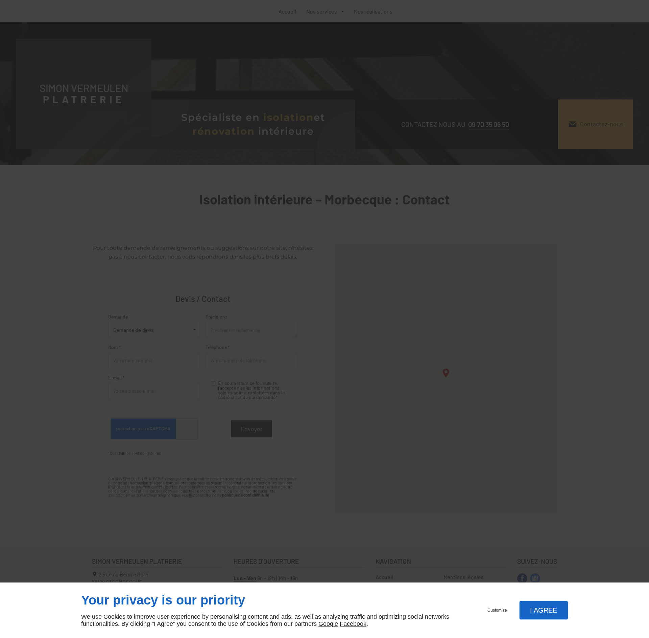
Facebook (353, 623)
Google (328, 623)
